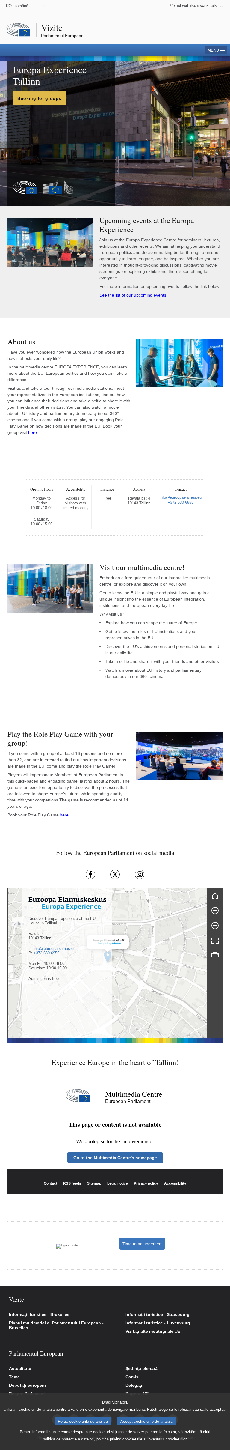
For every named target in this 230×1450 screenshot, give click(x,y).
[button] (123, 940)
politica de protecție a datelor (68, 1439)
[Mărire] (215, 910)
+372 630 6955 (46, 953)
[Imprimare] (215, 955)
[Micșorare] (215, 925)
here (32, 432)
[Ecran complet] (215, 940)
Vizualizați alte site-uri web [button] (193, 6)
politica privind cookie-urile (119, 1439)
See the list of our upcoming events (132, 295)
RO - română (17, 6)
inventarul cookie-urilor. (167, 1439)
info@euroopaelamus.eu (54, 948)
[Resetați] (215, 895)
